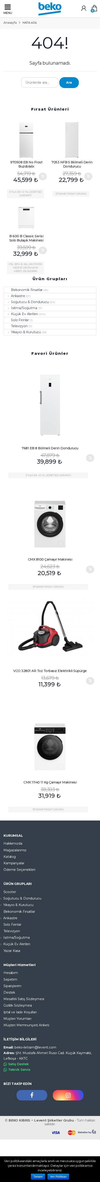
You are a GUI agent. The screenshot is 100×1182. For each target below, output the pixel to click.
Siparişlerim (12, 986)
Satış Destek (18, 1064)
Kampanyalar (13, 863)
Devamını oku (90, 792)
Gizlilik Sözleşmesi (17, 1005)
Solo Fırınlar (20, 320)
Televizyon (19, 326)
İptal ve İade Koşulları (20, 1012)
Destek (9, 992)
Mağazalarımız (15, 850)
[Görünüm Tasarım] (87, 1131)
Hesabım (10, 973)
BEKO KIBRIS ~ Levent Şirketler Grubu (41, 1120)
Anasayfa (10, 22)
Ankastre (18, 296)
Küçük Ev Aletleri (24, 314)
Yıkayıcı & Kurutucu (26, 332)
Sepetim (10, 979)
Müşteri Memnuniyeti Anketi (26, 1025)
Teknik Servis (19, 1070)
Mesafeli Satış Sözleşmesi (23, 999)
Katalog (9, 857)
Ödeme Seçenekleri (19, 870)
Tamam (38, 1176)
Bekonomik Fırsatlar (27, 290)
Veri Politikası (58, 1176)
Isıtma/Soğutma (24, 308)
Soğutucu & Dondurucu (30, 302)
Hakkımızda (12, 843)
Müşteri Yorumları (17, 1019)
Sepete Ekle (42, 176)
